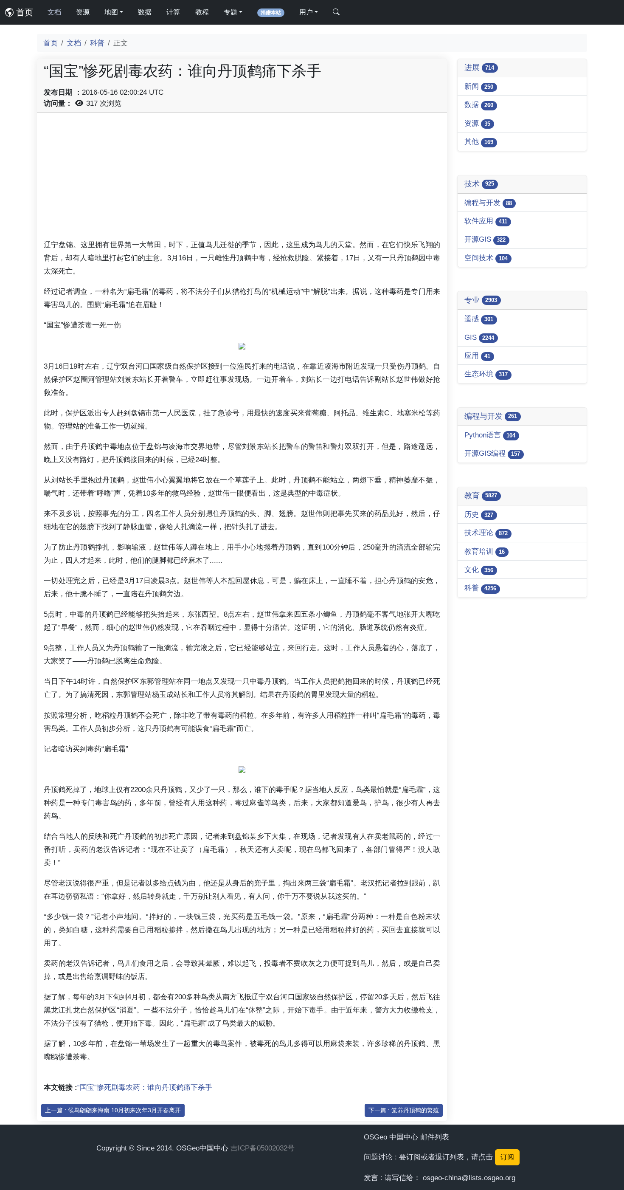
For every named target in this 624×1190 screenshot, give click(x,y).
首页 (23, 12)
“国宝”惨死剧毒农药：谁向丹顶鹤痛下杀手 (144, 1087)
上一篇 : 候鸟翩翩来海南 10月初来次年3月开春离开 (113, 1110)
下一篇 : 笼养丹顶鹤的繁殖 (403, 1110)
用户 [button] (306, 12)
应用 (477, 355)
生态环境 (486, 373)
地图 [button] (111, 12)
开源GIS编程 (492, 453)
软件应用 (485, 221)
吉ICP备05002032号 (262, 1148)
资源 (83, 12)
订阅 (507, 1157)
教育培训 (484, 551)
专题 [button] (230, 12)
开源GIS (485, 239)
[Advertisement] (242, 178)
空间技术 (486, 258)
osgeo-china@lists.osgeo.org (469, 1177)
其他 (478, 141)
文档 (54, 12)
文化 (478, 569)
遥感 (478, 318)
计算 (173, 12)
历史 (478, 514)
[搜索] (336, 12)
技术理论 (486, 532)
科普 (97, 43)
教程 (202, 12)
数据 (145, 12)
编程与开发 (488, 202)
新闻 (478, 86)
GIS (479, 337)
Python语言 (489, 435)
